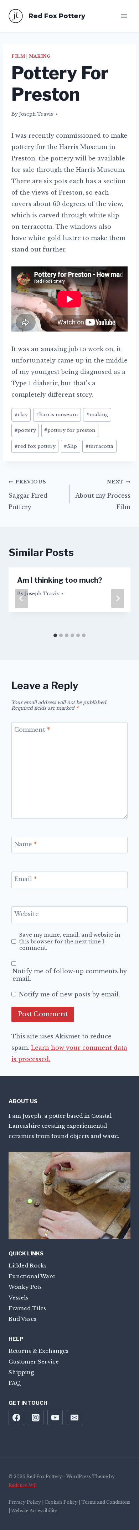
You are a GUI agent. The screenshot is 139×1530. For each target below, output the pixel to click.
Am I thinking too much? (59, 580)
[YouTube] (55, 1417)
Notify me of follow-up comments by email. (69, 975)
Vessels (18, 1297)
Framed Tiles (27, 1308)
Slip (70, 446)
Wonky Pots (25, 1286)
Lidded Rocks (28, 1265)
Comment (32, 729)
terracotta (99, 446)
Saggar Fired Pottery (28, 494)
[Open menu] (123, 15)
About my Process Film (102, 494)
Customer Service (34, 1361)
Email (25, 879)
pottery (25, 430)
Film (18, 56)
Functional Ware (32, 1276)
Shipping (21, 1372)
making (97, 414)
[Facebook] (16, 1417)
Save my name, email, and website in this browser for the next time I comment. (69, 941)
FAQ (15, 1383)
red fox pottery (35, 446)
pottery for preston (69, 430)
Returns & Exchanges (38, 1351)
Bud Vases (22, 1318)
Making (39, 56)
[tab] (55, 635)
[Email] (74, 1417)
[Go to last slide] (21, 598)
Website (26, 913)
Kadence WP (23, 1485)
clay (21, 414)
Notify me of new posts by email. (69, 994)
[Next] (117, 598)
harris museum (57, 414)
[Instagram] (35, 1417)
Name (25, 844)
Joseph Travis (36, 114)
